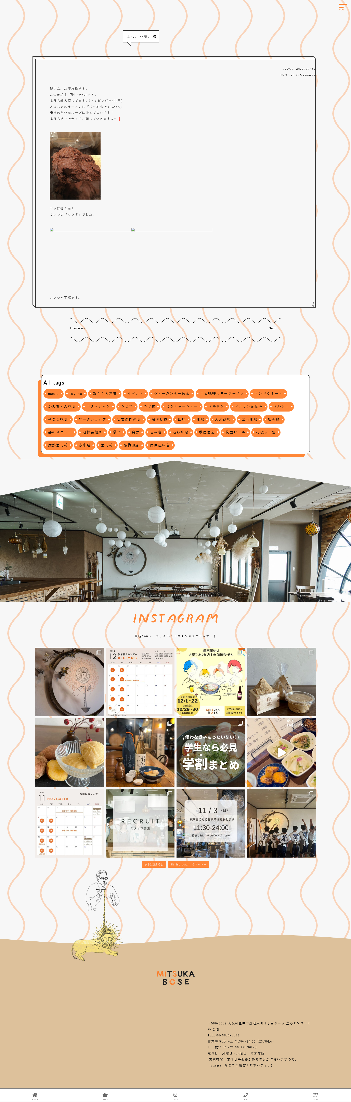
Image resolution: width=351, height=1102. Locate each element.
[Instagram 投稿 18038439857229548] (281, 752)
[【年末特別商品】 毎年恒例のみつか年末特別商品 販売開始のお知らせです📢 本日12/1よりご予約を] (211, 682)
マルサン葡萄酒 (249, 406)
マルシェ (281, 406)
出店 (182, 419)
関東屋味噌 (160, 444)
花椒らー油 (266, 431)
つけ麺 (149, 406)
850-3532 (233, 1035)
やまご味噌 (58, 419)
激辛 (117, 431)
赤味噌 (85, 444)
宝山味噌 (249, 419)
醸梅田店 (131, 444)
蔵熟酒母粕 (58, 444)
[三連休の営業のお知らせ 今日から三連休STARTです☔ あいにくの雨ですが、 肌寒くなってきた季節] (211, 823)
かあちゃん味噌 (62, 406)
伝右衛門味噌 (129, 419)
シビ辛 (127, 406)
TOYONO (75, 393)
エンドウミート (268, 393)
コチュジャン (98, 406)
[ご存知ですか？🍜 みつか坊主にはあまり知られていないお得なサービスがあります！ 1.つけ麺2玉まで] (211, 752)
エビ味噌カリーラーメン (222, 393)
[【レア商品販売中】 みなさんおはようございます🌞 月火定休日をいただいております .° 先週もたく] (281, 682)
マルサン (216, 406)
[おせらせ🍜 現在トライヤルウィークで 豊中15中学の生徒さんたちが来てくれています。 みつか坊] (281, 823)
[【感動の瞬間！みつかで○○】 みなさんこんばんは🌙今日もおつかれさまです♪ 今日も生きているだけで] (69, 682)
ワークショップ (92, 419)
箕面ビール (235, 431)
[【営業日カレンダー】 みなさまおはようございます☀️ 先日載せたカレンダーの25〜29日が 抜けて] (140, 682)
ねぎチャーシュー (182, 406)
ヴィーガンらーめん (172, 393)
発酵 (136, 431)
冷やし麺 (159, 419)
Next (273, 327)
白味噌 (156, 431)
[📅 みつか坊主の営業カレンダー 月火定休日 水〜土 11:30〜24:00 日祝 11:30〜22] (69, 823)
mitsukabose (305, 74)
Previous (77, 327)
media (53, 393)
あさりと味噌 (105, 393)
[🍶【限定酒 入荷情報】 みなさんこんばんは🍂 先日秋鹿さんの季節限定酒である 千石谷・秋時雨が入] (140, 752)
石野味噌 (180, 431)
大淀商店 (223, 419)
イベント (135, 393)
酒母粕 (107, 444)
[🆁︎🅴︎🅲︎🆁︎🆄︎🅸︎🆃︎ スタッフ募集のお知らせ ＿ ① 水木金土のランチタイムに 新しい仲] (140, 823)
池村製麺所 (92, 431)
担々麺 (274, 419)
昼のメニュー (60, 431)
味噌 (200, 419)
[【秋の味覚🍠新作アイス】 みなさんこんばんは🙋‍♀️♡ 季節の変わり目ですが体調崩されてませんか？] (69, 752)
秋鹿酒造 (207, 431)
